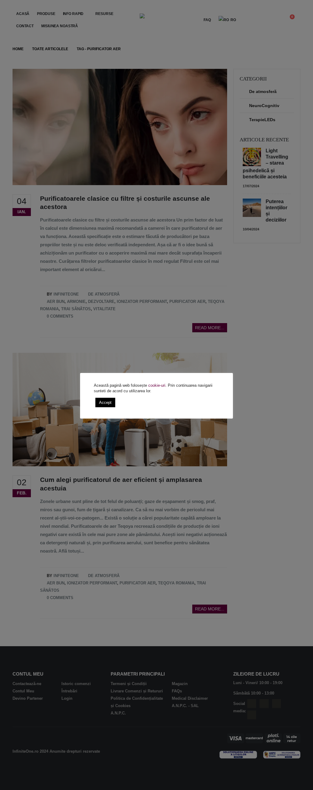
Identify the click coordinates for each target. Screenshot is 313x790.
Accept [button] (105, 402)
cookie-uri (156, 385)
